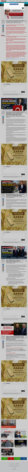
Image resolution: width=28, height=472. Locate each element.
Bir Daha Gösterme (7, 8)
